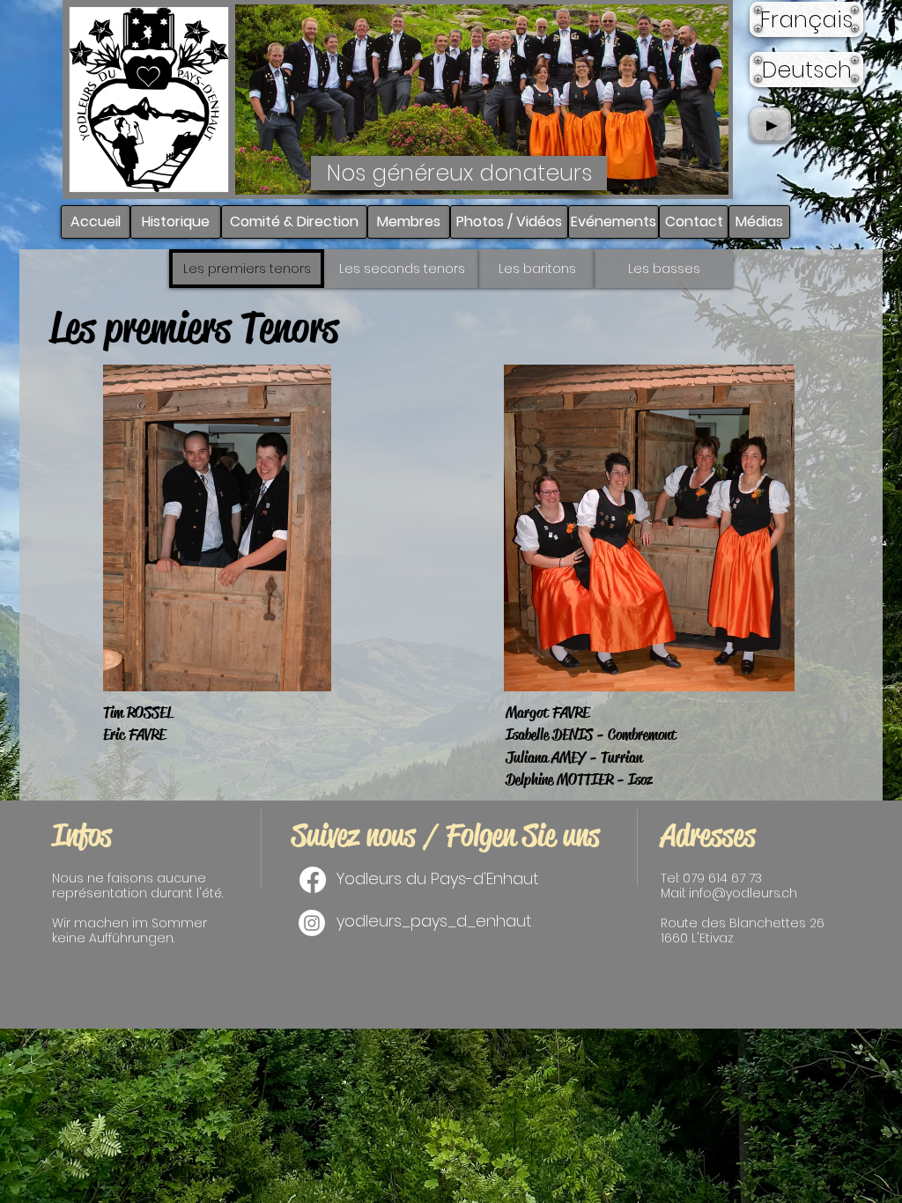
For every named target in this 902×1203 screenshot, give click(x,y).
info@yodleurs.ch (743, 893)
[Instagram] (312, 923)
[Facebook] (312, 880)
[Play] (770, 125)
